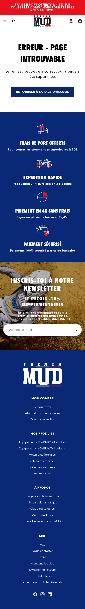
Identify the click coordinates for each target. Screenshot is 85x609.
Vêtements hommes (42, 454)
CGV (42, 557)
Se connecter (42, 407)
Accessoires (42, 473)
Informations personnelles (42, 413)
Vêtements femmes (42, 461)
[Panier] (80, 21)
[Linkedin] (49, 594)
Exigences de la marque (42, 496)
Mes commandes (42, 419)
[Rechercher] (13, 21)
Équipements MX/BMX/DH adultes (42, 442)
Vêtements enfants (42, 467)
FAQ (43, 545)
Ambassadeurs (42, 515)
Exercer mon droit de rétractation (42, 582)
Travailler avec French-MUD (42, 521)
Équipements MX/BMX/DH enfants (42, 448)
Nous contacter (42, 551)
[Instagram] (42, 594)
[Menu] (4, 21)
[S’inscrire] (75, 330)
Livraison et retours (42, 569)
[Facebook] (35, 594)
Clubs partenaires (42, 508)
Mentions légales (42, 563)
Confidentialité (42, 576)
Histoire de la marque (42, 502)
